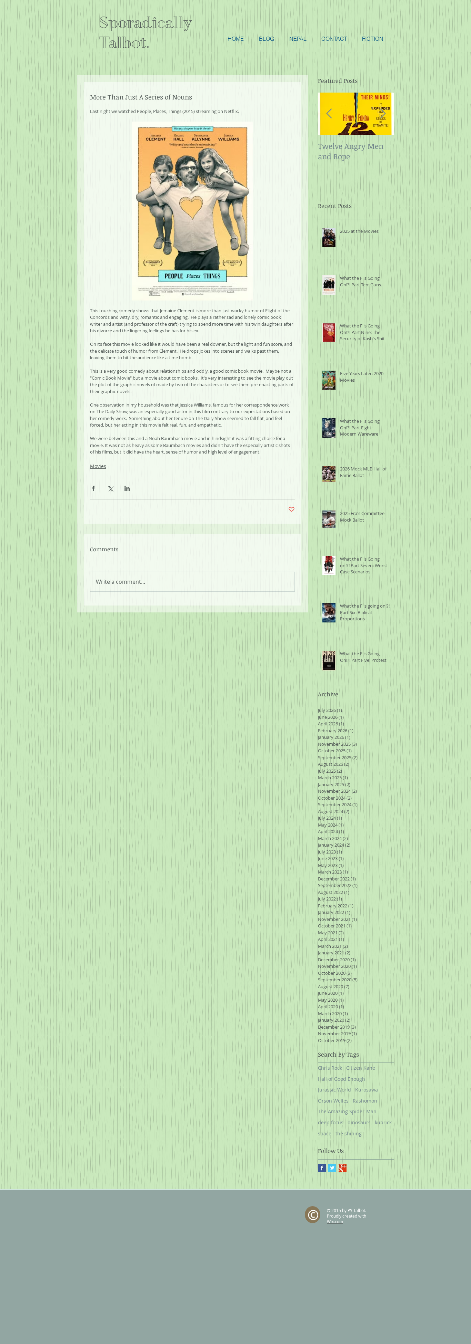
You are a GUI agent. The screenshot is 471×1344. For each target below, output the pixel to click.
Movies (98, 466)
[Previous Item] (329, 113)
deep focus (330, 1122)
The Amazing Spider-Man (347, 1111)
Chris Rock (330, 1068)
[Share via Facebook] (93, 488)
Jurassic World (334, 1089)
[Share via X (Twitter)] (110, 488)
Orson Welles (333, 1100)
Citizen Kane (360, 1068)
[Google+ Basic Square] (343, 1168)
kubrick (383, 1122)
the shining (348, 1133)
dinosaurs (359, 1122)
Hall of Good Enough (341, 1079)
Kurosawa (366, 1089)
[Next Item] (383, 113)
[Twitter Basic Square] (332, 1168)
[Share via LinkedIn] (127, 488)
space (324, 1133)
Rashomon (365, 1100)
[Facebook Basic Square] (322, 1168)
